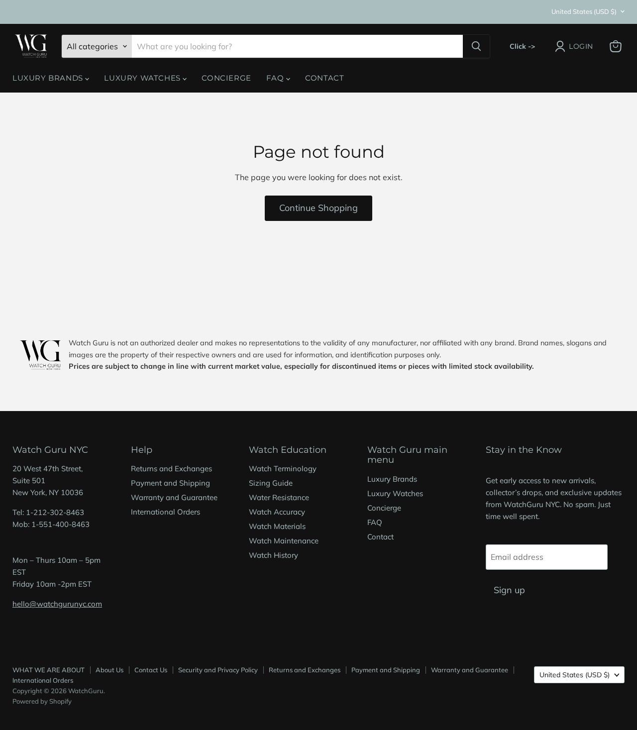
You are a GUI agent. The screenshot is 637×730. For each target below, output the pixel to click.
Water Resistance (279, 497)
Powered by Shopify (42, 701)
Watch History (273, 555)
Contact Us (150, 670)
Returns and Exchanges (171, 468)
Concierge (226, 78)
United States (584, 11)
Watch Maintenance (283, 540)
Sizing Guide (271, 483)
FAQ (276, 78)
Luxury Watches (143, 78)
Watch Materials (277, 526)
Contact (324, 78)
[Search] (476, 46)
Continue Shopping (318, 207)
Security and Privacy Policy (218, 670)
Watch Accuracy (277, 512)
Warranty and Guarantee (174, 497)
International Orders (165, 512)
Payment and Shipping (170, 483)
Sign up (509, 590)
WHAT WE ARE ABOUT (48, 670)
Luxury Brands (48, 78)
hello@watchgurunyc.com (57, 604)
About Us (109, 670)
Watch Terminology (283, 468)
